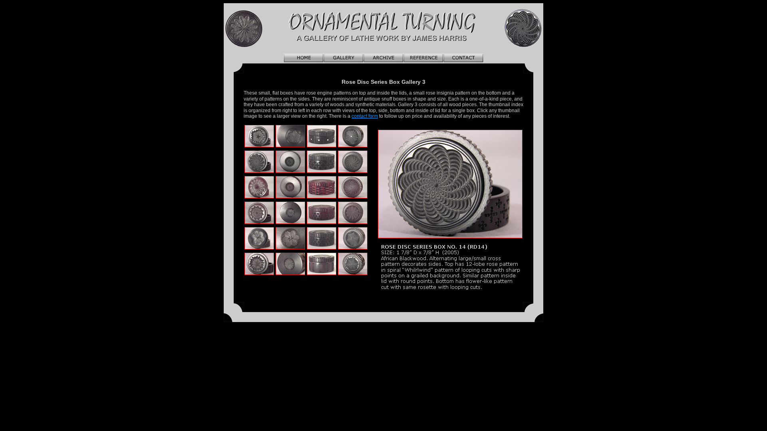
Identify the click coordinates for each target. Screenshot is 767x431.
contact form (365, 116)
